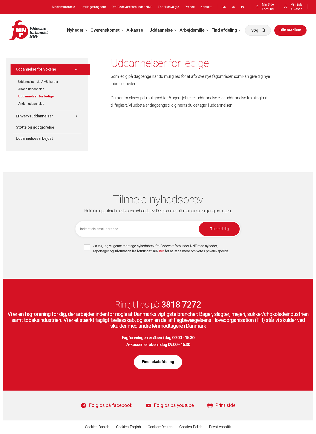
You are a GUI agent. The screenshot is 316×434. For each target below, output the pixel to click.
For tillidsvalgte (168, 7)
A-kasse (134, 30)
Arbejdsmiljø (192, 30)
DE (224, 7)
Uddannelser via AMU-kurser (38, 81)
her (162, 251)
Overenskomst (105, 30)
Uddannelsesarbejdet (34, 139)
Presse (190, 7)
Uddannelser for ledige (36, 96)
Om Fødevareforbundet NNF (132, 7)
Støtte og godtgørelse (35, 127)
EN (233, 7)
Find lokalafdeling (158, 362)
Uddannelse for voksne (36, 69)
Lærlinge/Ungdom (93, 7)
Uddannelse (161, 30)
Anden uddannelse (31, 103)
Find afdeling (224, 30)
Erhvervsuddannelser (34, 116)
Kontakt (206, 7)
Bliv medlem (290, 30)
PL (242, 7)
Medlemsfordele (63, 7)
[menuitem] (75, 30)
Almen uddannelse (31, 89)
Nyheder (75, 30)
